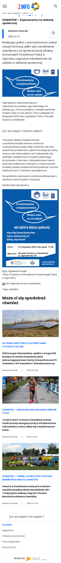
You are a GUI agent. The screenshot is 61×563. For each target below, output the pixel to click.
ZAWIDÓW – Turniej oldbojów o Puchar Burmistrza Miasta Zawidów (27, 478)
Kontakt (7, 524)
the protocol (9, 547)
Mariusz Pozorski (18, 31)
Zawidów (13, 289)
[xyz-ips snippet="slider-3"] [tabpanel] (17, 13)
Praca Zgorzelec (11, 541)
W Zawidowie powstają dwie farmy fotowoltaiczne (24, 345)
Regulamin (8, 530)
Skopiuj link (53, 38)
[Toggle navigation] (4, 6)
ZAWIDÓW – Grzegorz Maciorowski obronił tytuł (29, 411)
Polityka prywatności (13, 536)
